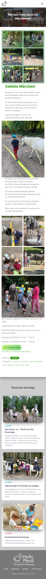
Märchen (11, 365)
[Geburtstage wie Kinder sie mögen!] (23, 465)
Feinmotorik (16, 361)
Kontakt (25, 569)
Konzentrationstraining (17, 537)
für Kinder (15, 358)
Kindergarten (39, 361)
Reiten (27, 365)
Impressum (15, 569)
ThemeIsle (30, 574)
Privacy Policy (37, 569)
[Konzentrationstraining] (23, 517)
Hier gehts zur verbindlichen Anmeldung (16, 352)
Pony (22, 365)
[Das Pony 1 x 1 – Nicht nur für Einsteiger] (23, 409)
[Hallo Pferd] (5, 3)
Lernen (4, 365)
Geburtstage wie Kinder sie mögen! (22, 485)
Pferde (17, 365)
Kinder (31, 361)
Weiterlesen (9, 445)
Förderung (24, 361)
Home (6, 569)
